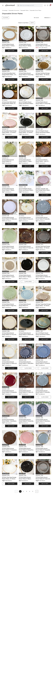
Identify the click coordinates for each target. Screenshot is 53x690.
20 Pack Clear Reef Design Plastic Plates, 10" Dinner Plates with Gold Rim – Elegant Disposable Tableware (9, 478)
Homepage (4, 10)
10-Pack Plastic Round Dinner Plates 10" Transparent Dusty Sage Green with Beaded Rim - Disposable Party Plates (8, 160)
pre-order (29, 281)
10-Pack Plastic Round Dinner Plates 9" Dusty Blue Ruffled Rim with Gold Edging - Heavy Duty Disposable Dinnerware (43, 218)
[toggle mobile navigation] (3, 5)
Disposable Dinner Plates (35, 10)
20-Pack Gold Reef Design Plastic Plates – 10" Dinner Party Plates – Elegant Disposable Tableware (43, 74)
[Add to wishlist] (16, 27)
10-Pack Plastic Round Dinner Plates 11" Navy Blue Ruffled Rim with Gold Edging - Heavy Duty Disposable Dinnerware (26, 362)
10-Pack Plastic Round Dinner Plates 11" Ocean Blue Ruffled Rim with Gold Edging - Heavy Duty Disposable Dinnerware (43, 362)
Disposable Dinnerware (14, 10)
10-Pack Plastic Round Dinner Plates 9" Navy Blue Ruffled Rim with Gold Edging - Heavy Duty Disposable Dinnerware (43, 420)
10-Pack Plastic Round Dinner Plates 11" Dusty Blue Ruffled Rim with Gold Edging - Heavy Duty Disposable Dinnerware (43, 391)
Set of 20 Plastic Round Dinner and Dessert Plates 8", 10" (26, 102)
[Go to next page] (37, 491)
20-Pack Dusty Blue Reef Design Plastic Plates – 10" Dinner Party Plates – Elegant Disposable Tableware (9, 74)
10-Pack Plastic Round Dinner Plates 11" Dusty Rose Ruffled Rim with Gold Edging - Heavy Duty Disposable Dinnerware (26, 449)
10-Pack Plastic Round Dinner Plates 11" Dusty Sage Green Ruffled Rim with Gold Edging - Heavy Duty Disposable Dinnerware (43, 102)
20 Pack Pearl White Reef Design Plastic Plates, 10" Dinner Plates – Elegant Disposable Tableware (9, 102)
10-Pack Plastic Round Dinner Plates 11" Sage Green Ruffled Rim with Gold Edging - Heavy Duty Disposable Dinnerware (9, 247)
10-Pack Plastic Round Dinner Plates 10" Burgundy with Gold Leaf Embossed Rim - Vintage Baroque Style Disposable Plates (9, 391)
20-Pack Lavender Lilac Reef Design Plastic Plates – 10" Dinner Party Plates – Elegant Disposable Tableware (43, 189)
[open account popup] (45, 5)
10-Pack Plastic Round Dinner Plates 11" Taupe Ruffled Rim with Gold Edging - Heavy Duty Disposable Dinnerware (25, 160)
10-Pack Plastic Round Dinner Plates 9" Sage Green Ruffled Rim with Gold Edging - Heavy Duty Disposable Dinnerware (9, 305)
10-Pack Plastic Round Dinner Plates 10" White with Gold (9, 362)
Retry (32, 22)
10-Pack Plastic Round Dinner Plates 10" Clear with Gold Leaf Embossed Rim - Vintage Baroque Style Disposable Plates (26, 247)
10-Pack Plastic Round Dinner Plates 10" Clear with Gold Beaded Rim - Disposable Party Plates (43, 45)
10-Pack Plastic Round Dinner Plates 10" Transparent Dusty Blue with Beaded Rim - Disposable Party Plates (26, 305)
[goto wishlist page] (47, 5)
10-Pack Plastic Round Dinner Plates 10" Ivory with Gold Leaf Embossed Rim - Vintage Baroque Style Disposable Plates (9, 333)
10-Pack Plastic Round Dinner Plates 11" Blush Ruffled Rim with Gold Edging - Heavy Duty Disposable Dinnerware (8, 189)
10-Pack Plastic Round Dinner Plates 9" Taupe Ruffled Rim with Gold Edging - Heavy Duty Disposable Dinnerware (8, 276)
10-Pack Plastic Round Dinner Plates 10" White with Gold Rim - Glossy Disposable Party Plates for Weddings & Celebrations (9, 218)
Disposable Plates (24, 10)
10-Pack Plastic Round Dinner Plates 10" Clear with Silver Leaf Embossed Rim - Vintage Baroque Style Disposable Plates (26, 391)
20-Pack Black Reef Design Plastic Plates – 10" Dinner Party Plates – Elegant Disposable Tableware (26, 131)
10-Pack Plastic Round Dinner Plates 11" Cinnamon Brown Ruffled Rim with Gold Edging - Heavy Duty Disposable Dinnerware (9, 449)
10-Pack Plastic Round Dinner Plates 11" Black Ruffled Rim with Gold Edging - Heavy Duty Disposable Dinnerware (25, 276)
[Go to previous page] (16, 491)
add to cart (11, 50)
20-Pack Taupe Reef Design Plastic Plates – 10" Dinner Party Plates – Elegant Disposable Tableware (43, 305)
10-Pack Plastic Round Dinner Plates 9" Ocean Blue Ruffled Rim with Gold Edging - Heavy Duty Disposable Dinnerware (26, 420)
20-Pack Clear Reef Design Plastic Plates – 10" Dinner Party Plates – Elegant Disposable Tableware (43, 247)
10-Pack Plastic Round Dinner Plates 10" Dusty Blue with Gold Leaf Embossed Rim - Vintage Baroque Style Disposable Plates (43, 449)
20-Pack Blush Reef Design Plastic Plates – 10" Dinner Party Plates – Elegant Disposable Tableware (9, 131)
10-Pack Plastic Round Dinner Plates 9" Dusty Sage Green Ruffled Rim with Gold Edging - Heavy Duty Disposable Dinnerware (26, 74)
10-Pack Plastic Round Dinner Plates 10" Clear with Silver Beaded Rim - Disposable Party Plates (43, 478)
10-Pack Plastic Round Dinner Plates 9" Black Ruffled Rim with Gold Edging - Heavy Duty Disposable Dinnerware (25, 478)
